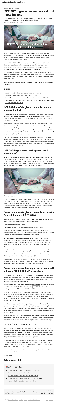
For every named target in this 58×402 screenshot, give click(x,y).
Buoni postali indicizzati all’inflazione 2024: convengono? (25, 378)
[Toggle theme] (25, 2)
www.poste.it (36, 284)
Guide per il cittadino (13, 8)
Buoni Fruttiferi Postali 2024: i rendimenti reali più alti (23, 370)
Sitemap (38, 399)
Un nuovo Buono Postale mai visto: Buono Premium (23, 375)
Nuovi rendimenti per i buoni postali (18, 373)
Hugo (47, 399)
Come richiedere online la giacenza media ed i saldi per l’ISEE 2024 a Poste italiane (29, 100)
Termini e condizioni (32, 399)
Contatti (25, 399)
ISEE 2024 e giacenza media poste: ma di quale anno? (21, 95)
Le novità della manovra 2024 (14, 102)
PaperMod (51, 399)
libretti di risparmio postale (19, 69)
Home (5, 8)
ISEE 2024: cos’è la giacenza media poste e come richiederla (23, 93)
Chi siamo (21, 399)
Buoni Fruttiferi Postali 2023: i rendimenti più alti (22, 381)
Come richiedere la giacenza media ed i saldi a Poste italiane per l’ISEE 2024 (27, 98)
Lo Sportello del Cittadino (12, 2)
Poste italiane (49, 139)
